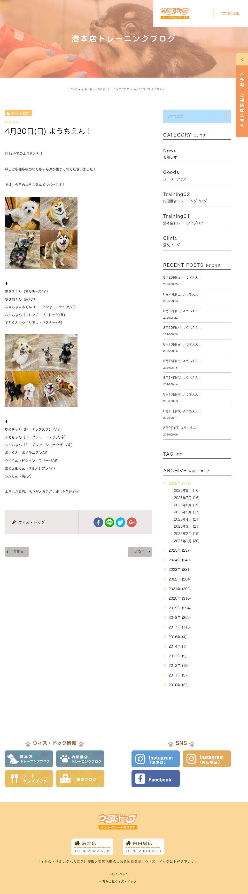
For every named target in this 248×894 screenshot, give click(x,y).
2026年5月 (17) (187, 512)
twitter (120, 522)
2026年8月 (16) (187, 490)
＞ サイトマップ (118, 874)
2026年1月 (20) (187, 541)
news (170, 153)
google (132, 522)
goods (174, 175)
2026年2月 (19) (187, 533)
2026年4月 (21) (187, 519)
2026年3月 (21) (187, 526)
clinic (171, 241)
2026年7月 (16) (187, 497)
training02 (185, 197)
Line (109, 522)
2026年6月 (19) (187, 505)
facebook (98, 522)
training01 (21, 113)
